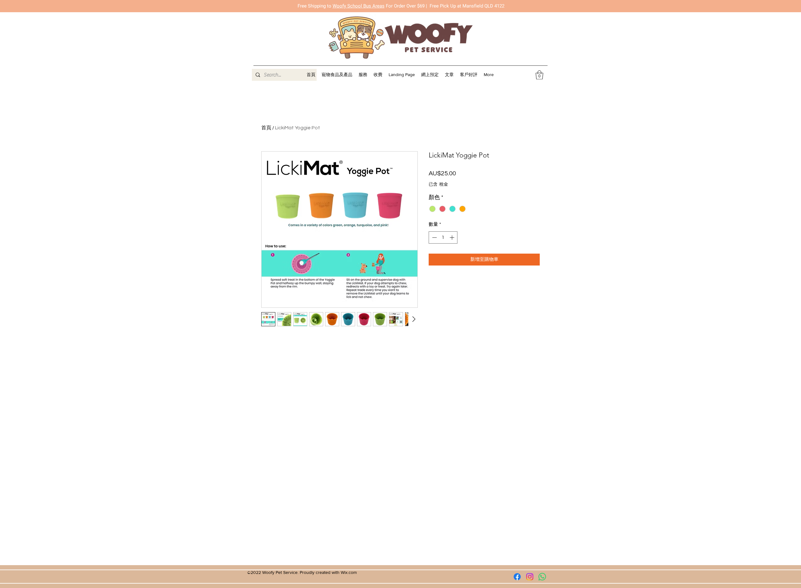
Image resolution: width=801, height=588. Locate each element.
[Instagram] (529, 576)
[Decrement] (434, 237)
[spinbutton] (443, 237)
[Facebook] (517, 576)
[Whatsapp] (542, 576)
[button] (362, 74)
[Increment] (452, 237)
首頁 (266, 127)
